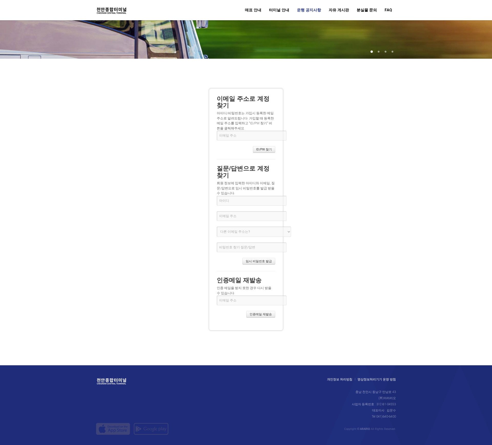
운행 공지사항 (309, 10)
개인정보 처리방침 (339, 379)
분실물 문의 (367, 10)
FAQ (388, 10)
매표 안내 (253, 10)
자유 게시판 (339, 10)
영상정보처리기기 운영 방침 (376, 379)
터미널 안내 (279, 10)
